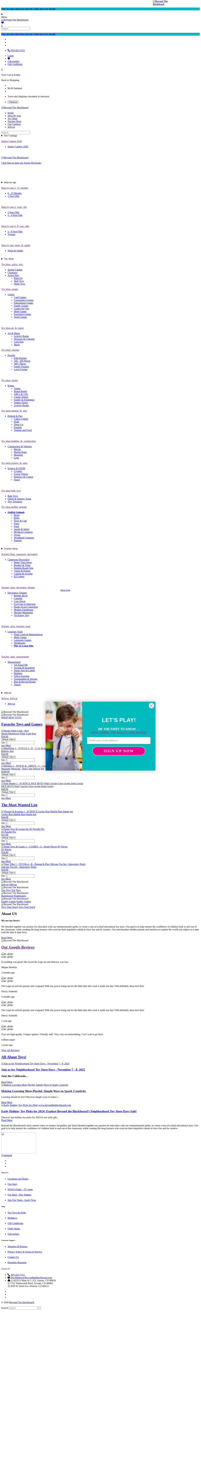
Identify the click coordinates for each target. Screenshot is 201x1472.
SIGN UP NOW (119, 751)
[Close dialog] (151, 705)
